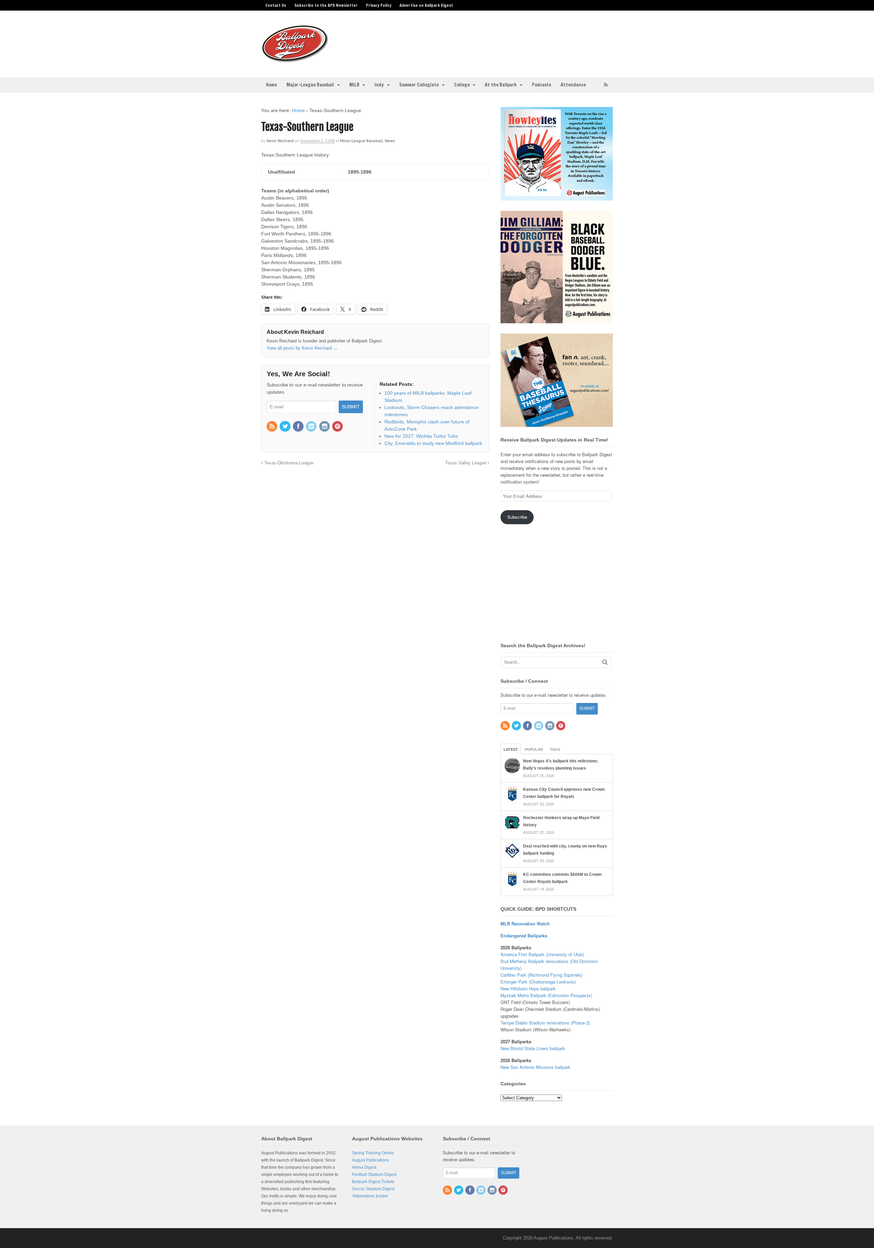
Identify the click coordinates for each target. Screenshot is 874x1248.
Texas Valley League (466, 463)
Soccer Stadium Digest (373, 1188)
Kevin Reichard (280, 140)
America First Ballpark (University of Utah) (542, 954)
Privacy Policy (378, 5)
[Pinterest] (338, 427)
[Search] (605, 662)
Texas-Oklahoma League (288, 463)
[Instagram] (325, 427)
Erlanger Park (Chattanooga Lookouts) (538, 981)
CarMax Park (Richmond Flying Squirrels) (541, 975)
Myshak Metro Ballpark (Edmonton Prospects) (546, 995)
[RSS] (272, 427)
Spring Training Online (373, 1153)
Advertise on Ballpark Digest (426, 5)
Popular (534, 749)
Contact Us (275, 5)
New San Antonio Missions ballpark (535, 1067)
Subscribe (517, 517)
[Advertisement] (491, 39)
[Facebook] (299, 427)
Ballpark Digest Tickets (373, 1181)
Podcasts (541, 84)
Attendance (573, 84)
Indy (379, 84)
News (390, 140)
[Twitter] (285, 427)
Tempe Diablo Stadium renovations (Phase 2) (545, 1022)
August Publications (370, 1160)
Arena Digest (364, 1167)
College (462, 84)
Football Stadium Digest (374, 1174)
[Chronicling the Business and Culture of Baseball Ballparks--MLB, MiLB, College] (295, 60)
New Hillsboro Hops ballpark (528, 988)
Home (271, 84)
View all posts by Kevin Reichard (302, 348)
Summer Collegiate (419, 84)
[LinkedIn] (312, 427)
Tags (555, 749)
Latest (511, 749)
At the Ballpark (501, 84)
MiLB (354, 84)
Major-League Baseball (310, 84)
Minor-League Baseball (361, 140)
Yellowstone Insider (370, 1196)
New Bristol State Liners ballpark (533, 1048)
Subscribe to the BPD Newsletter (326, 5)
